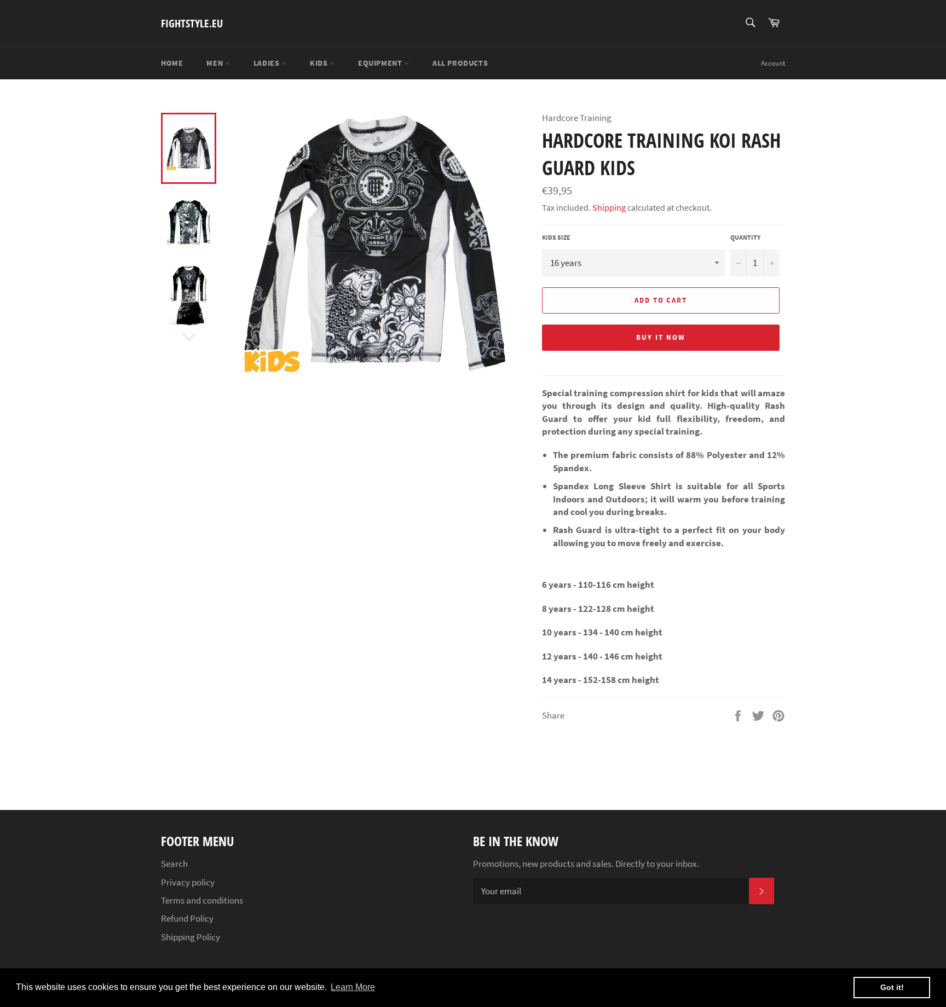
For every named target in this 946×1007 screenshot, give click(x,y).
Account (773, 63)
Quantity (745, 237)
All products (460, 63)
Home (172, 63)
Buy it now (660, 337)
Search (174, 864)
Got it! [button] (892, 987)
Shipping (609, 207)
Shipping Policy (190, 937)
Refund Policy (187, 918)
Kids (320, 63)
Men (215, 63)
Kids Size (556, 237)
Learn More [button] (353, 987)
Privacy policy (188, 882)
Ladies (267, 63)
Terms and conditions (202, 900)
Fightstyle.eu (192, 23)
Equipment (381, 63)
